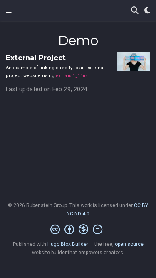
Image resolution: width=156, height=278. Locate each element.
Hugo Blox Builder (67, 244)
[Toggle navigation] (9, 10)
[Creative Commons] (78, 229)
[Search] (135, 10)
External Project (36, 57)
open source (129, 244)
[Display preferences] (147, 10)
